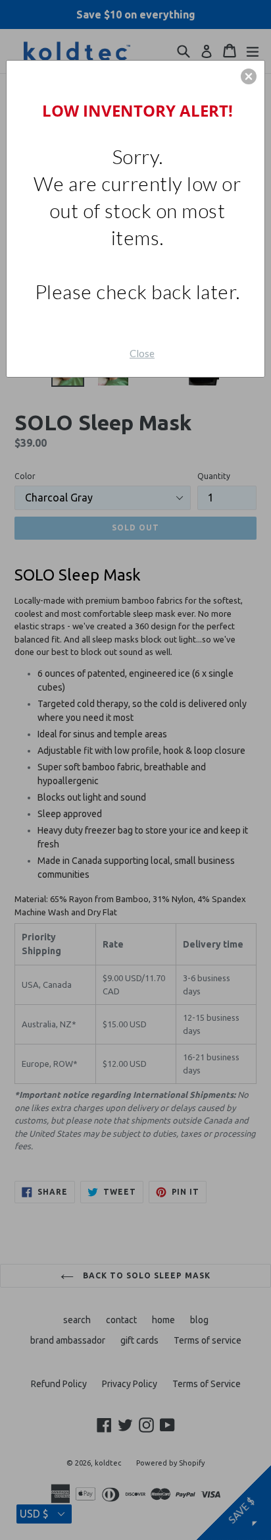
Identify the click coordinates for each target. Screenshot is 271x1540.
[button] (249, 76)
